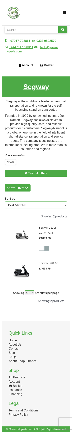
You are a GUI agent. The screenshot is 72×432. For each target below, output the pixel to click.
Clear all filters (37, 173)
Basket (48, 65)
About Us (15, 344)
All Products (17, 377)
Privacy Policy (18, 414)
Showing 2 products (54, 216)
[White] (41, 248)
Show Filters (16, 188)
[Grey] (46, 248)
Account (27, 65)
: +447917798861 (21, 47)
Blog (12, 352)
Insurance (15, 389)
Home (13, 340)
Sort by (10, 198)
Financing (15, 394)
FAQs (12, 357)
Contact (14, 348)
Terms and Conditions (23, 410)
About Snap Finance (23, 361)
